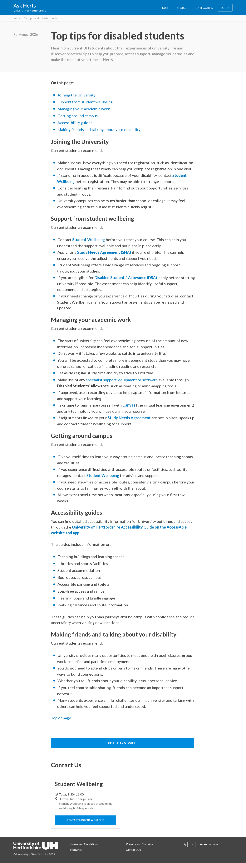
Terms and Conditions (84, 844)
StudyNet (76, 849)
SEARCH (182, 7)
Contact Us (133, 849)
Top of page (61, 718)
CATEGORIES (204, 7)
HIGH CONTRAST (209, 844)
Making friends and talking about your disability (98, 129)
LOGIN (225, 7)
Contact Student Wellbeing (85, 820)
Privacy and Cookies (139, 844)
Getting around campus (77, 115)
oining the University (76, 95)
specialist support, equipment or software (122, 379)
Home (16, 18)
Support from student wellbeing (85, 102)
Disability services (122, 743)
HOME (165, 7)
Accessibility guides (74, 122)
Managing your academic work (83, 108)
